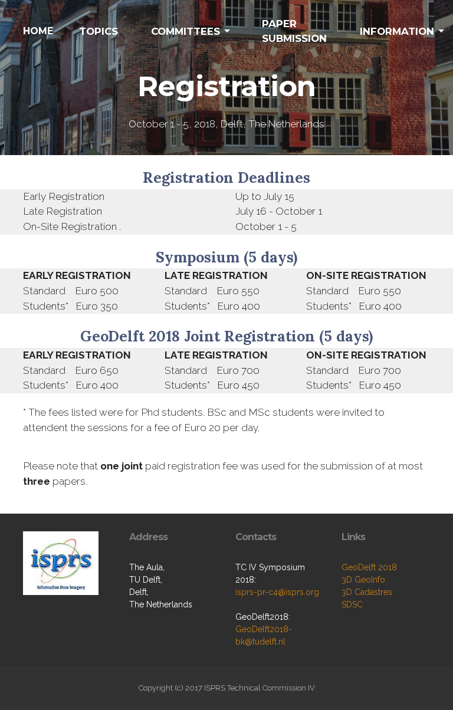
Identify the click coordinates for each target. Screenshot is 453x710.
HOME (38, 31)
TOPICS (98, 31)
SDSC (352, 604)
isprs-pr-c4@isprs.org (277, 592)
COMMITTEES (185, 31)
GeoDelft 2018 (369, 567)
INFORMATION (397, 31)
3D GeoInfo (363, 579)
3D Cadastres (367, 592)
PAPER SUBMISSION (294, 31)
